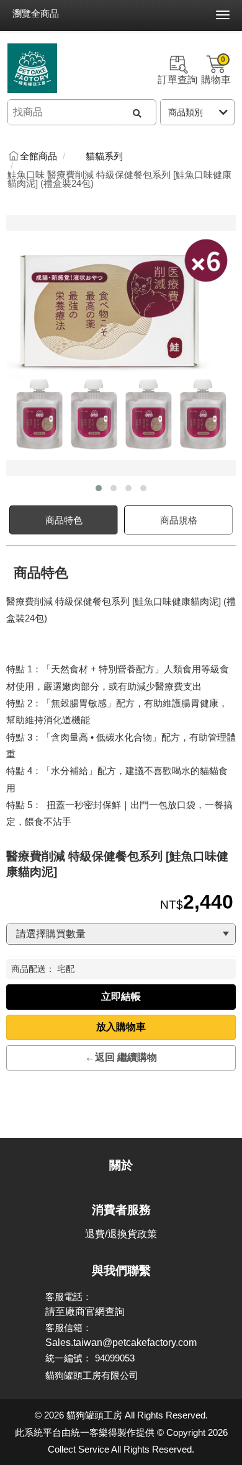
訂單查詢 (177, 79)
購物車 (216, 70)
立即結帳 (121, 996)
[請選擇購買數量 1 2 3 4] (121, 934)
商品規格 (178, 520)
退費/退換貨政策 (121, 1234)
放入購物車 (121, 1027)
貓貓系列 (104, 156)
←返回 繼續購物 (121, 1057)
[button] (98, 488)
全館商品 (38, 156)
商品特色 (64, 520)
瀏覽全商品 (35, 13)
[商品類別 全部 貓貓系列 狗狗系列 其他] (197, 112)
